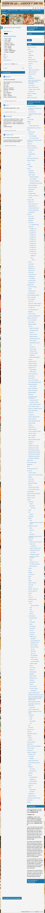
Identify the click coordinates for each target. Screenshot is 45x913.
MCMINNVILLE (33, 779)
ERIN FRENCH (33, 690)
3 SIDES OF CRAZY (32, 472)
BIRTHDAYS (30, 220)
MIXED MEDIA (31, 150)
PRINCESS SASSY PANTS (35, 338)
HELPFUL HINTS (30, 199)
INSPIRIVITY (32, 332)
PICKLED (30, 593)
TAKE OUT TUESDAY (32, 433)
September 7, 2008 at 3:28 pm (10, 130)
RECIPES (4, 10)
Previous (5, 68)
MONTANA (30, 773)
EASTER (30, 262)
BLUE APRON (32, 622)
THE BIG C (30, 197)
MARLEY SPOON (33, 676)
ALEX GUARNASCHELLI (35, 640)
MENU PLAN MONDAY (32, 390)
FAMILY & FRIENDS (31, 160)
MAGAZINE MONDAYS (32, 384)
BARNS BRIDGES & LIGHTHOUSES (34, 127)
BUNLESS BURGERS (35, 605)
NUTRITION (30, 191)
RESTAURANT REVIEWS (32, 733)
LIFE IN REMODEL (32, 111)
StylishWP (41, 911)
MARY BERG (33, 651)
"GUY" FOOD (33, 508)
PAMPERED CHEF (33, 678)
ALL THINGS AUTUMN (34, 224)
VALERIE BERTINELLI (35, 661)
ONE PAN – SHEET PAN (33, 589)
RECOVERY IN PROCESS (34, 181)
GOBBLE (31, 665)
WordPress (31, 911)
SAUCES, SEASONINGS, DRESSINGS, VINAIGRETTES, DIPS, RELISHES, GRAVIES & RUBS (35, 698)
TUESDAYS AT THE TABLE (33, 445)
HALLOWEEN (31, 264)
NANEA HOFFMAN (33, 336)
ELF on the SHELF (33, 253)
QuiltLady (15, 63)
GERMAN (30, 572)
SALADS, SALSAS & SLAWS (33, 692)
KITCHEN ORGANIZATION (33, 210)
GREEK (29, 576)
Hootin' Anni (9, 135)
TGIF (30, 344)
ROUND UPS (30, 412)
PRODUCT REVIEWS (31, 495)
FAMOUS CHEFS (33, 636)
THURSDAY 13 (32, 346)
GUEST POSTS (31, 481)
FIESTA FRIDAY (31, 376)
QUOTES (30, 288)
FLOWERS (30, 166)
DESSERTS (30, 63)
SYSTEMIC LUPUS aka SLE (33, 195)
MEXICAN (30, 587)
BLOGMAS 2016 (33, 232)
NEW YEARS (30, 272)
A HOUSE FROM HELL (31, 106)
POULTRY (31, 611)
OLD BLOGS (29, 470)
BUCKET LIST (31, 301)
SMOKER (31, 514)
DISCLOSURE (31, 479)
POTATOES (32, 530)
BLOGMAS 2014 (33, 228)
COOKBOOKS (31, 134)
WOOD (29, 156)
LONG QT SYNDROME (32, 187)
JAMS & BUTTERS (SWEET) (33, 70)
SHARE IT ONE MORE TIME (33, 416)
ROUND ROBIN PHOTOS (33, 410)
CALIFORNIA (30, 756)
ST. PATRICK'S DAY (32, 274)
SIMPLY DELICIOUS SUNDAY (35, 404)
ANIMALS (29, 121)
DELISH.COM (32, 632)
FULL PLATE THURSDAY (33, 380)
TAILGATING (32, 505)
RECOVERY (29, 731)
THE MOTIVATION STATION (33, 489)
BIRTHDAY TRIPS (31, 754)
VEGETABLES (31, 91)
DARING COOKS (33, 371)
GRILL (29, 578)
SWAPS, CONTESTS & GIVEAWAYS (34, 746)
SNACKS (31, 503)
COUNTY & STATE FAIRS (33, 760)
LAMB (31, 607)
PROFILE (30, 485)
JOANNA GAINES (33, 672)
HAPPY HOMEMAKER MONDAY (34, 382)
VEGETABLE (32, 534)
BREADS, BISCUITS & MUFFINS (36, 542)
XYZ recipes (30, 727)
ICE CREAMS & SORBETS (35, 564)
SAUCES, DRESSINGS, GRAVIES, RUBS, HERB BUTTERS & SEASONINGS (34, 82)
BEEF (31, 603)
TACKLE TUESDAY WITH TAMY (34, 431)
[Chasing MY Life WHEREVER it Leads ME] (22, 3)
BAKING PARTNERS (32, 324)
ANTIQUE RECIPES (33, 618)
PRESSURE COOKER (32, 599)
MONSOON (32, 758)
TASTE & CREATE (30, 748)
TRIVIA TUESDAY (33, 349)
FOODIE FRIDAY (31, 378)
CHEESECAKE (33, 546)
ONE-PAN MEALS (30, 491)
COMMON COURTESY (32, 363)
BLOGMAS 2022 (33, 245)
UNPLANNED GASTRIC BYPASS (36, 183)
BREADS (30, 57)
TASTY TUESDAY (31, 437)
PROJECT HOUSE (31, 313)
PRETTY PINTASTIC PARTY (33, 406)
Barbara (8, 77)
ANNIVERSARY (31, 218)
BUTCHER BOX (33, 626)
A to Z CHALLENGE (32, 320)
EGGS (31, 520)
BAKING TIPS (31, 201)
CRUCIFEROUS (32, 721)
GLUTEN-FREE (31, 574)
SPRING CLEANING (31, 742)
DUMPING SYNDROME (34, 176)
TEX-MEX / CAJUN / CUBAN (34, 89)
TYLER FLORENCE (34, 659)
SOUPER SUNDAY (31, 423)
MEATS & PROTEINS (32, 72)
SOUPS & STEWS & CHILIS (33, 709)
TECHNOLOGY (30, 750)
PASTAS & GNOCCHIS (32, 591)
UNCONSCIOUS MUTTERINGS (12, 28)
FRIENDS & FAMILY (33, 663)
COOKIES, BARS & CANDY (35, 550)
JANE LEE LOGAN (33, 334)
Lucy (7, 105)
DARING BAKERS (33, 369)
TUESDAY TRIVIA (33, 351)
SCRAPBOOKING (31, 154)
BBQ (29, 512)
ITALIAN (30, 67)
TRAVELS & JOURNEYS (36, 10)
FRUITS (29, 65)
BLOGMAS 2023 (33, 247)
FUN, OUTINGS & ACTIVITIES (34, 762)
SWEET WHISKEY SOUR (34, 125)
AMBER (28, 117)
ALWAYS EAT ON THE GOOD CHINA (35, 474)
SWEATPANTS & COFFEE (35, 342)
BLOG (31, 620)
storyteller (9, 116)
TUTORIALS (4, 12)
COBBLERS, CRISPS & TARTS (35, 548)
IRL (29, 162)
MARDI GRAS (31, 266)
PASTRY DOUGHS (33, 566)
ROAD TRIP (30, 785)
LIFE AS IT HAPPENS (31, 297)
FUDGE (31, 560)
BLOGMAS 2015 (33, 230)
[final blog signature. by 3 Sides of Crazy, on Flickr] (5, 56)
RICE (30, 532)
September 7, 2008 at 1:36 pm (10, 145)
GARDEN (29, 164)
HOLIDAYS (29, 214)
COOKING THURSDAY (31, 145)
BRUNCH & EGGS (31, 59)
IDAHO (29, 764)
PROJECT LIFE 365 (31, 497)
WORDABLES (32, 355)
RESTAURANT (32, 682)
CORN (31, 719)
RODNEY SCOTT (34, 657)
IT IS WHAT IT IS (31, 307)
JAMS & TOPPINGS (32, 582)
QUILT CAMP (30, 119)
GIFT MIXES (33, 552)
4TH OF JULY (31, 216)
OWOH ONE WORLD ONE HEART (33, 493)
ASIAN (29, 53)
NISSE (32, 257)
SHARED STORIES (32, 291)
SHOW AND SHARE (32, 418)
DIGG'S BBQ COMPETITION (32, 158)
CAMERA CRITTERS (32, 361)
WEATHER (30, 739)
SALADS (30, 76)
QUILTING (30, 152)
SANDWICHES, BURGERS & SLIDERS (35, 694)
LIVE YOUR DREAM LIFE (33, 309)
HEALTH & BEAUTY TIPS (33, 204)
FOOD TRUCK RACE (35, 647)
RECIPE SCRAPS (33, 386)
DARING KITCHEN (32, 367)
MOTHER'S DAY (31, 270)
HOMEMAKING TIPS (32, 206)
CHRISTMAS (30, 226)
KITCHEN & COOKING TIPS (33, 208)
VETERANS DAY (31, 282)
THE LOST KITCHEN (34, 688)
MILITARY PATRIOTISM (31, 462)
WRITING (29, 802)
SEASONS (29, 735)
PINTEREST (32, 680)
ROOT (31, 723)
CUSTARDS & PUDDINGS (34, 554)
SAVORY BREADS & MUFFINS (34, 701)
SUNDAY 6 (30, 425)
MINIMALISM (29, 464)
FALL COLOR (32, 768)
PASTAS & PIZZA (31, 74)
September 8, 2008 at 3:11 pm (10, 111)
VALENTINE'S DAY (32, 280)
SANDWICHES (31, 78)
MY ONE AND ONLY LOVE (32, 468)
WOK (29, 725)
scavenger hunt (31, 414)
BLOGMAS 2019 (33, 239)
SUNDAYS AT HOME (32, 429)
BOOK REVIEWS (31, 132)
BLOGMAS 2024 (33, 249)
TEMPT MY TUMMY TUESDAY (34, 439)
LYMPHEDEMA (31, 189)
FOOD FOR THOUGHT (32, 286)
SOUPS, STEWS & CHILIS (33, 87)
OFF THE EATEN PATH (34, 138)
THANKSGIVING (31, 276)
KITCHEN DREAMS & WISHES (33, 295)
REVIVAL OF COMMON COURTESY (35, 408)
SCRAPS (31, 684)
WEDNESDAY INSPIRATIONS (34, 315)
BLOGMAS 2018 (33, 237)
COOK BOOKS (32, 628)
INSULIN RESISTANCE (32, 185)
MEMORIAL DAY (31, 268)
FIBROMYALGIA (31, 172)
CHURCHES (29, 143)
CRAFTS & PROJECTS (24, 10)
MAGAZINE (32, 674)
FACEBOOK (32, 634)
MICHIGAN (30, 766)
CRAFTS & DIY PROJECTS (32, 148)
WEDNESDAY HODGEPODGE (34, 456)
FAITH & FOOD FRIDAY (32, 373)
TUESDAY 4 (30, 443)
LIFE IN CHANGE (33, 179)
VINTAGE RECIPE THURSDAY (34, 454)
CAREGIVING (31, 170)
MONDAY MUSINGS (32, 392)
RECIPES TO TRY (30, 729)
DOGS (29, 123)
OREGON (30, 775)
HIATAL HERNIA (31, 174)
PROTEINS (30, 601)
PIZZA (29, 595)
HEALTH (29, 168)
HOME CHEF (32, 669)
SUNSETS (30, 737)
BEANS (31, 717)
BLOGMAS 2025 (33, 251)
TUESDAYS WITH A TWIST (33, 448)
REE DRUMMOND (34, 655)
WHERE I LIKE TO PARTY (13, 10)
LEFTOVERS (30, 584)
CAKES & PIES (32, 544)
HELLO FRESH (32, 667)
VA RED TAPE (30, 800)
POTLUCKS (30, 597)
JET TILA (32, 649)
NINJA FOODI (32, 707)
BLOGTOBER (30, 222)
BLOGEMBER (32, 278)
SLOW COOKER (31, 85)
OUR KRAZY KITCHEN (34, 402)
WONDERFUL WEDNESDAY (33, 458)
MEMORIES (30, 311)
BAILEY (33, 259)
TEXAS (29, 787)
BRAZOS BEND (33, 789)
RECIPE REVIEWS (31, 616)
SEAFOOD (31, 613)
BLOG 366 (30, 359)
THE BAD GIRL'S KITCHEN (33, 487)
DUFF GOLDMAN (33, 136)
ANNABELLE (33, 255)
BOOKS (28, 130)
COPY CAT (32, 630)
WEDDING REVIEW (32, 795)
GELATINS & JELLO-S (34, 562)
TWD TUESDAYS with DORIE (33, 450)
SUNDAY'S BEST (31, 427)
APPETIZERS (31, 51)
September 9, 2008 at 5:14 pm (10, 100)
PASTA (31, 528)
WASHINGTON (31, 793)
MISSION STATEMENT (32, 483)
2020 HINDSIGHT (31, 299)
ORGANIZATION (31, 212)
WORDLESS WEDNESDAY (35, 357)
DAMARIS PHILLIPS (35, 642)
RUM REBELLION (33, 770)
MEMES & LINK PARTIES (32, 318)
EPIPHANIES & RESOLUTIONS (34, 305)
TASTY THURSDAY (32, 435)
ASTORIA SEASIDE (33, 777)
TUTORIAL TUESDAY (34, 353)
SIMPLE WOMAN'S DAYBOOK (34, 421)
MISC (28, 466)
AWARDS (30, 477)
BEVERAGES (30, 55)
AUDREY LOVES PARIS (34, 328)
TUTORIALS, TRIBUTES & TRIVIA (33, 798)
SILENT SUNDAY (33, 340)
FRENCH (30, 568)
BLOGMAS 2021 (33, 243)
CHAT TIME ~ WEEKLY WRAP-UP (35, 303)
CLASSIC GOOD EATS (34, 400)
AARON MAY (33, 638)
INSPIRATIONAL (30, 284)
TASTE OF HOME (33, 686)
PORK (31, 609)
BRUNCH (30, 518)
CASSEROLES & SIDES (32, 61)
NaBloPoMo (30, 394)
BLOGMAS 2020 (33, 241)
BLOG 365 (30, 326)
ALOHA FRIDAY (31, 322)
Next (23, 68)
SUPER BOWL (30, 744)
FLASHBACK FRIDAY (34, 330)
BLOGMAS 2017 (33, 235)
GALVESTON (32, 791)
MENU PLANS (30, 460)
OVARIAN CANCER (32, 193)
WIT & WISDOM (31, 293)
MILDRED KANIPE (33, 781)
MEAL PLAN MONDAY (32, 388)
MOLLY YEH (33, 653)
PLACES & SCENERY (32, 783)
